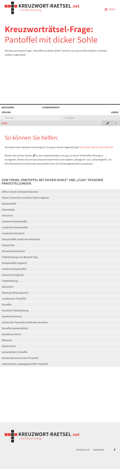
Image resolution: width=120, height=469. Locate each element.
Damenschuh (9, 346)
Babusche (7, 340)
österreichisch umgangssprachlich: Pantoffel (25, 364)
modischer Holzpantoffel (15, 227)
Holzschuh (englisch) (13, 275)
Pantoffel (6, 304)
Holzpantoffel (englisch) (14, 263)
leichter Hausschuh (12, 316)
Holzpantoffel (9, 203)
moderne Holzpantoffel (14, 269)
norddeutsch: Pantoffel (14, 298)
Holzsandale (8, 209)
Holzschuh (7, 215)
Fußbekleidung (10, 280)
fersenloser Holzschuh (13, 251)
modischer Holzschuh (13, 233)
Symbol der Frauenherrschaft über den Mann (25, 322)
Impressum (98, 449)
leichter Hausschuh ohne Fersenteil (20, 358)
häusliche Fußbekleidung (15, 310)
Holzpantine (8, 245)
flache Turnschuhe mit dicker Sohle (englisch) (25, 197)
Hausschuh (8, 286)
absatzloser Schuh (11, 334)
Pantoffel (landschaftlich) (15, 328)
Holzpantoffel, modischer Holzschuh (21, 239)
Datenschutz (83, 449)
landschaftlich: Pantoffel (14, 352)
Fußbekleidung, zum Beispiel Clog (19, 257)
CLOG (4, 123)
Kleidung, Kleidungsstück (15, 292)
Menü (109, 9)
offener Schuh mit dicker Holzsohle (20, 191)
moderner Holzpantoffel (14, 221)
